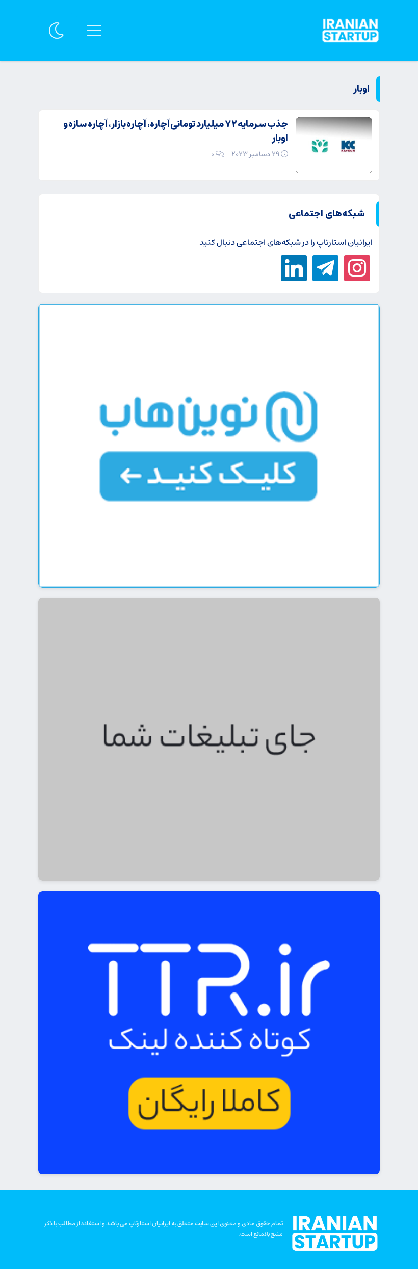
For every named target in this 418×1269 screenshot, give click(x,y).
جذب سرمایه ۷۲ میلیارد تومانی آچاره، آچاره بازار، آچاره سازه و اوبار (175, 131)
